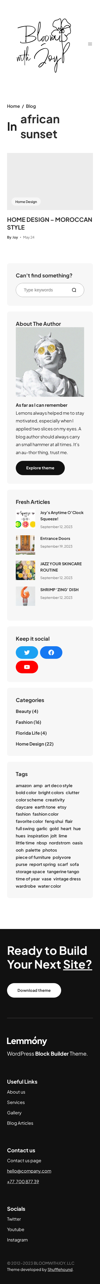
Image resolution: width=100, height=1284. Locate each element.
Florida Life (28, 733)
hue (77, 828)
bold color (26, 792)
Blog (31, 106)
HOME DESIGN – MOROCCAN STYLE (49, 223)
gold (54, 828)
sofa (74, 864)
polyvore (62, 857)
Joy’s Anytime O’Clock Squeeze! (61, 515)
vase (46, 878)
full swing (25, 828)
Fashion (24, 722)
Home (13, 106)
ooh (20, 850)
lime (63, 835)
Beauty (23, 711)
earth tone (45, 807)
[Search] (76, 290)
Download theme (34, 990)
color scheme (29, 799)
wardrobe (26, 886)
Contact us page (24, 1160)
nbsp (42, 842)
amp (38, 785)
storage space (30, 871)
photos (49, 850)
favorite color (29, 821)
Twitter (14, 1219)
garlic (42, 828)
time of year (28, 878)
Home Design (26, 201)
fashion (23, 814)
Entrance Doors (55, 538)
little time (25, 842)
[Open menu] (90, 44)
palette (33, 850)
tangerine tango (63, 871)
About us (16, 1092)
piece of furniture (33, 857)
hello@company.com (29, 1171)
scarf (63, 864)
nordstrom (59, 842)
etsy (62, 807)
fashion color (45, 814)
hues (20, 835)
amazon (24, 785)
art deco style (59, 785)
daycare (24, 807)
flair (69, 821)
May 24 (28, 237)
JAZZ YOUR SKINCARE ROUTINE (61, 567)
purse (21, 864)
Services (16, 1102)
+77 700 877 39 (23, 1181)
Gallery (14, 1112)
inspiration (38, 835)
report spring (42, 864)
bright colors (51, 792)
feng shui (54, 821)
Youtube (15, 1229)
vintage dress (67, 878)
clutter (72, 792)
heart (66, 828)
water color (49, 886)
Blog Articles (20, 1123)
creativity (55, 799)
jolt (53, 835)
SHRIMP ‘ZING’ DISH (59, 589)
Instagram (17, 1239)
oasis (77, 842)
